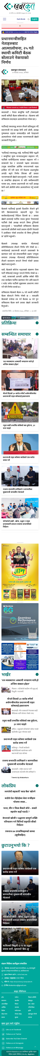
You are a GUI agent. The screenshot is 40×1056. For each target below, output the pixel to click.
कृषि (29, 1010)
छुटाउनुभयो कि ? (15, 845)
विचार (16, 1004)
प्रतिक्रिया (8, 323)
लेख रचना (4, 1014)
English (34, 19)
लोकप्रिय (8, 785)
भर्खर (5, 674)
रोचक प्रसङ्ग (18, 1014)
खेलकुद (30, 1000)
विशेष (3, 1010)
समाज (30, 1017)
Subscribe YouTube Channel (16, 1039)
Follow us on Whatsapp (14, 1048)
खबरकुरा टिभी (32, 1014)
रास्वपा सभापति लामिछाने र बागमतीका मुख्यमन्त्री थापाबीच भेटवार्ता (17, 894)
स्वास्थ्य (17, 1007)
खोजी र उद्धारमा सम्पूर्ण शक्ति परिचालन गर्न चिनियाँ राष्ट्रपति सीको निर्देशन (20, 821)
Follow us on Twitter (13, 1034)
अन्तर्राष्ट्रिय (4, 1004)
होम (2, 997)
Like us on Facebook (13, 1029)
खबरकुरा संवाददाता (18, 70)
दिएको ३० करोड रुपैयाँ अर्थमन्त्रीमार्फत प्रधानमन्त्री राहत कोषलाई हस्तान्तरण (20, 702)
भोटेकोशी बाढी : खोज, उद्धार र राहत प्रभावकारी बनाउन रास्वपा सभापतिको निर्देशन (20, 920)
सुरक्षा (16, 1017)
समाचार (3, 1000)
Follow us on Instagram (14, 1043)
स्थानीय (17, 1000)
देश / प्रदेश (31, 1004)
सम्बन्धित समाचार (16, 334)
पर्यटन (16, 997)
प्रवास (3, 1017)
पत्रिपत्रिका (31, 1007)
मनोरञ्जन (18, 1010)
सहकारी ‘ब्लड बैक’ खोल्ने (20, 791)
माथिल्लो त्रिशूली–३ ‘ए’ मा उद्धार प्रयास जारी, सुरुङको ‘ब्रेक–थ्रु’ (17, 947)
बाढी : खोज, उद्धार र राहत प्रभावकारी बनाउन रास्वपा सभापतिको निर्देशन (17, 524)
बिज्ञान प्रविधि (32, 997)
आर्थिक (3, 1007)
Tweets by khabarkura (20, 777)
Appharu (31, 1054)
